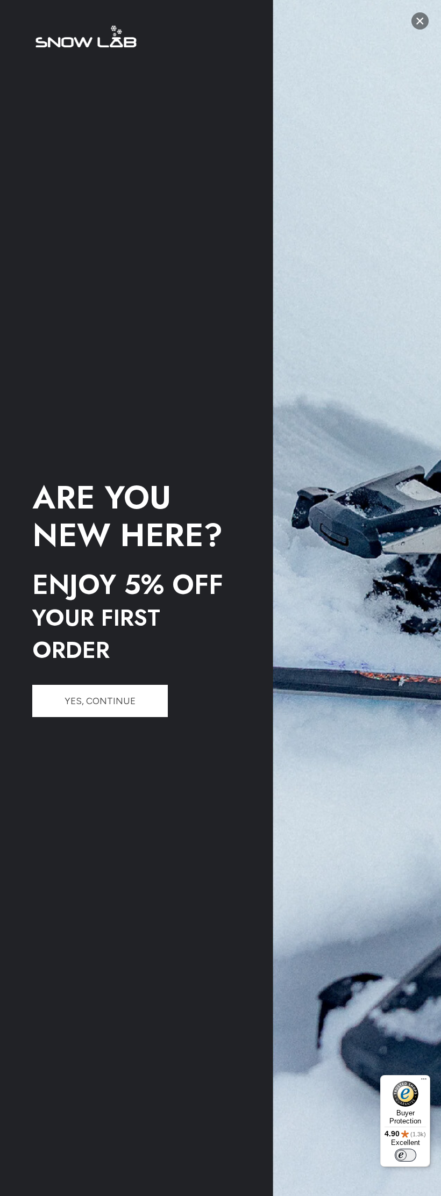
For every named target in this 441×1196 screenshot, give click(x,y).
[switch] (405, 1155)
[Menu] (423, 1081)
